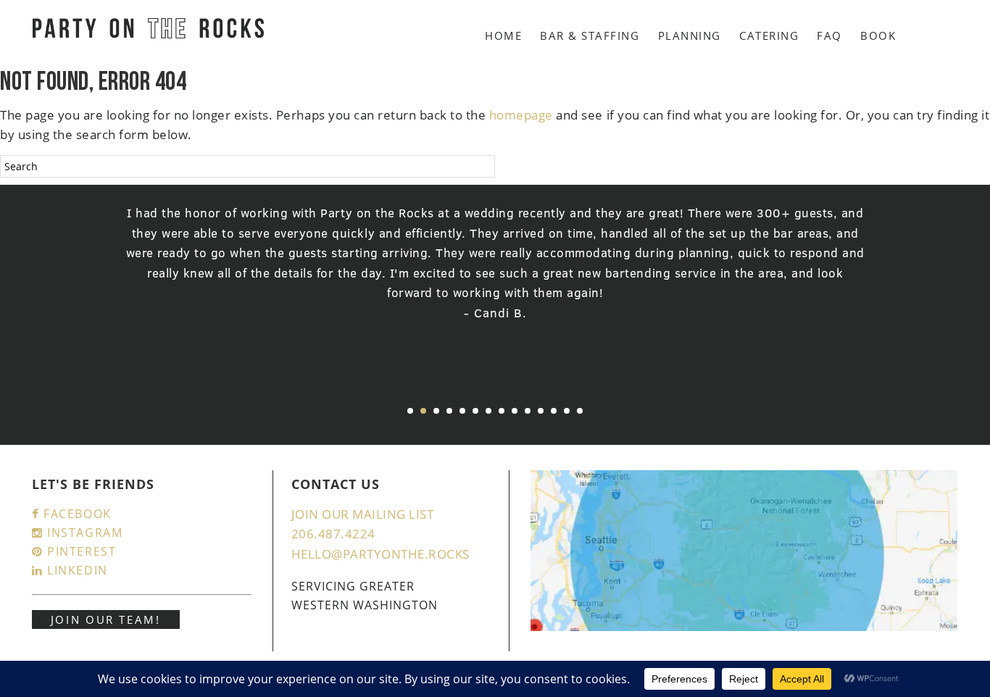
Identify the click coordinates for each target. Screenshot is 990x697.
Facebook (75, 514)
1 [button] (410, 411)
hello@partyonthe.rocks (380, 554)
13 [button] (567, 411)
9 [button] (514, 411)
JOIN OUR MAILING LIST (362, 514)
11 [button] (541, 411)
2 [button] (423, 411)
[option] (495, 263)
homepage (521, 115)
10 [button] (528, 411)
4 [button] (449, 411)
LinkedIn (75, 570)
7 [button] (488, 411)
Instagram (82, 533)
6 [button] (475, 411)
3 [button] (436, 411)
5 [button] (462, 411)
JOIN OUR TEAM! (106, 619)
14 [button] (580, 411)
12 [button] (554, 411)
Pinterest (79, 551)
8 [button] (501, 411)
